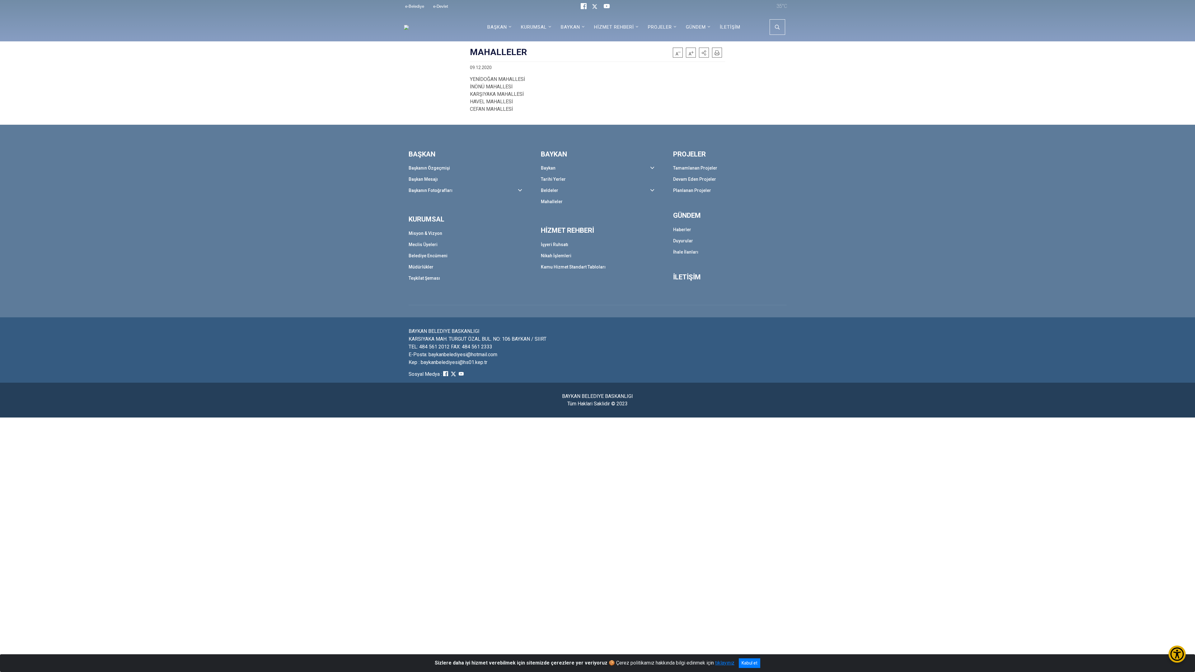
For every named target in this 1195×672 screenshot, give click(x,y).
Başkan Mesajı (423, 179)
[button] (704, 53)
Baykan (548, 168)
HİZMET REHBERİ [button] (614, 27)
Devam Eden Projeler (694, 179)
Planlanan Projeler (692, 190)
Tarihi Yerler (553, 179)
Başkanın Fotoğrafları (430, 190)
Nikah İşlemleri (556, 255)
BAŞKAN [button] (497, 27)
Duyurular (683, 240)
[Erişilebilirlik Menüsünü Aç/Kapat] (1177, 654)
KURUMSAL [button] (534, 27)
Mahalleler (552, 201)
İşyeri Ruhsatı (554, 244)
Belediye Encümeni (428, 255)
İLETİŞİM (730, 27)
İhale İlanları (685, 252)
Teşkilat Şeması (424, 278)
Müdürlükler (421, 266)
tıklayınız (724, 663)
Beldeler (549, 190)
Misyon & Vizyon (425, 233)
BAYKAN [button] (570, 27)
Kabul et (749, 662)
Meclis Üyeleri (423, 244)
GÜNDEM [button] (696, 27)
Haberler (682, 229)
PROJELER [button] (660, 27)
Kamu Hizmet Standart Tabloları (573, 266)
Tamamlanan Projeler (695, 168)
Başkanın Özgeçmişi (429, 168)
